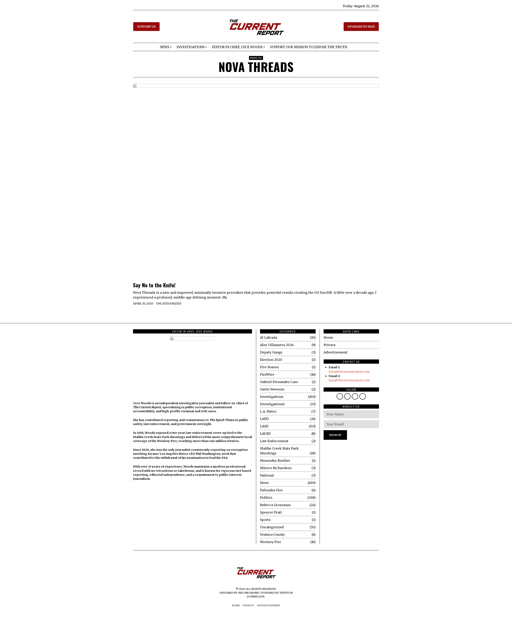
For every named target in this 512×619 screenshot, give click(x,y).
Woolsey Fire (270, 542)
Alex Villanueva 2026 (277, 345)
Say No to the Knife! (154, 285)
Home (328, 337)
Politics (266, 498)
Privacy (330, 345)
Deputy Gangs (271, 352)
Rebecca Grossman (275, 505)
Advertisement (335, 352)
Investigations (271, 397)
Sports (265, 520)
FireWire (267, 374)
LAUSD (265, 434)
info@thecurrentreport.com (349, 371)
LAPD (264, 419)
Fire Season (269, 367)
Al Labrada (268, 337)
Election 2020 (271, 360)
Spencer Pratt (271, 512)
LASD (264, 426)
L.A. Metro (268, 411)
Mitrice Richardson (276, 468)
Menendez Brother (275, 461)
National (267, 475)
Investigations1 (272, 404)
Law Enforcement (274, 441)
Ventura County (272, 534)
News (264, 483)
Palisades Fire (271, 490)
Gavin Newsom (272, 389)
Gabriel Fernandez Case (279, 382)
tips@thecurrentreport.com (349, 380)
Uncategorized (168, 303)
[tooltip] (340, 396)
